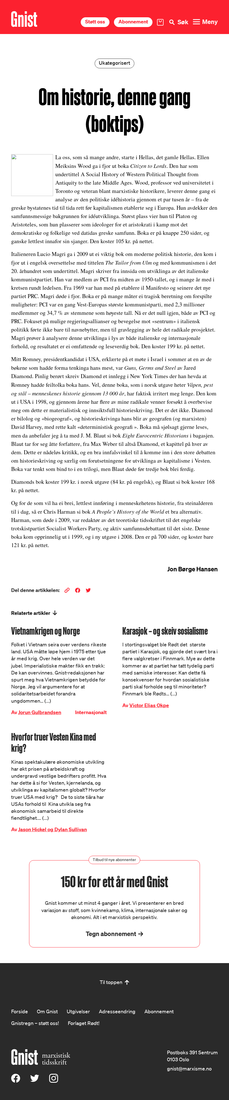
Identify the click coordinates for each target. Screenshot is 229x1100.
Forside (19, 1011)
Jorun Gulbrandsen (39, 712)
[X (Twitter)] (34, 1081)
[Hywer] (24, 19)
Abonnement (133, 21)
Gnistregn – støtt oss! (35, 1023)
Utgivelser (78, 1011)
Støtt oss (95, 21)
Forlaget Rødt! (83, 1023)
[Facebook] (15, 1081)
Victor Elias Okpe (149, 705)
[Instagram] (53, 1081)
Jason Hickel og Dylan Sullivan (52, 829)
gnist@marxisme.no (189, 1068)
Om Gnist (47, 1011)
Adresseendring (117, 1011)
